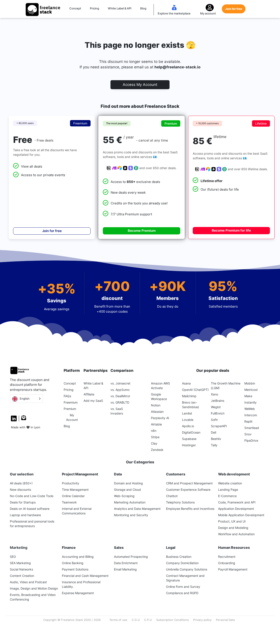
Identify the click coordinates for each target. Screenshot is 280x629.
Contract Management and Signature (185, 578)
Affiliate (89, 394)
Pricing (94, 8)
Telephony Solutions (180, 502)
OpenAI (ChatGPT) (195, 390)
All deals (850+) (21, 483)
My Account (72, 417)
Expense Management (78, 593)
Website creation (230, 483)
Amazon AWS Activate (160, 385)
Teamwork (69, 502)
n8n (153, 430)
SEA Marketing (20, 563)
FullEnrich (217, 413)
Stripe (155, 437)
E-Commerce (227, 496)
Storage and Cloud (127, 489)
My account (208, 13)
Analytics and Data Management (137, 508)
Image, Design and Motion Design (34, 588)
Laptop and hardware (25, 515)
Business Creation (178, 556)
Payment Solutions (75, 569)
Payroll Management (232, 569)
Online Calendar (73, 496)
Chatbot (172, 496)
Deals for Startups (23, 502)
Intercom (250, 415)
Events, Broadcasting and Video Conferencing (33, 597)
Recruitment (226, 556)
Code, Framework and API (237, 502)
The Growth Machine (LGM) (225, 385)
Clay (154, 443)
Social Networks (21, 569)
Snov (248, 434)
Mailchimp (189, 396)
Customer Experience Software (188, 489)
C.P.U (148, 620)
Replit (248, 421)
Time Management (75, 489)
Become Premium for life (231, 230)
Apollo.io (188, 426)
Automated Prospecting (131, 556)
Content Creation (22, 576)
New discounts (20, 489)
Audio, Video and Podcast (28, 582)
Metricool (250, 390)
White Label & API (119, 8)
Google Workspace (159, 396)
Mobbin (249, 383)
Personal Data (225, 620)
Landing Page (228, 489)
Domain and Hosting (128, 483)
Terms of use (118, 620)
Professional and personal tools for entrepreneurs (32, 523)
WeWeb (249, 409)
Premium (70, 409)
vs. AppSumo (120, 390)
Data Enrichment (126, 563)
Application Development (236, 508)
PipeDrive (251, 440)
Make (248, 396)
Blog (143, 8)
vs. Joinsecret (120, 383)
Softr (214, 420)
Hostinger (189, 445)
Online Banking (72, 563)
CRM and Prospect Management (189, 483)
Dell (213, 432)
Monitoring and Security (131, 515)
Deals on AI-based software (29, 508)
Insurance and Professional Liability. (81, 584)
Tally (214, 445)
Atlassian (157, 411)
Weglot (216, 407)
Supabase (189, 439)
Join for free (233, 9)
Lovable (187, 420)
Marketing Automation (129, 502)
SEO (13, 556)
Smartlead (251, 428)
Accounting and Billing (78, 556)
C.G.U (136, 620)
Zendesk (157, 450)
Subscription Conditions (172, 620)
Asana (186, 383)
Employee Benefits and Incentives (190, 508)
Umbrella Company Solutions (186, 569)
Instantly (250, 402)
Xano (214, 394)
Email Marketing (125, 569)
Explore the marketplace (174, 13)
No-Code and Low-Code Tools (31, 496)
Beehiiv (216, 439)
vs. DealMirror (120, 396)
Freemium (71, 402)
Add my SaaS (93, 400)
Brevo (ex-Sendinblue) (190, 404)
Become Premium (142, 231)
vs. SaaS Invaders (116, 411)
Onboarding (226, 563)
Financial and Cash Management (85, 576)
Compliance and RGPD (182, 593)
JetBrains (217, 400)
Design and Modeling (233, 528)
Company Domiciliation (182, 563)
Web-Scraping (124, 496)
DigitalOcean (191, 432)
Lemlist (187, 413)
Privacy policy (202, 620)
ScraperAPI (219, 426)
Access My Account (140, 84)
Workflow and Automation (236, 534)
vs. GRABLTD (119, 402)
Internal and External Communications (76, 511)
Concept (75, 8)
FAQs (67, 396)
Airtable (156, 424)
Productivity (70, 483)
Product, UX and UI (232, 521)
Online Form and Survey (183, 586)
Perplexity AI (160, 418)
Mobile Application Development (241, 515)
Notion (155, 405)
